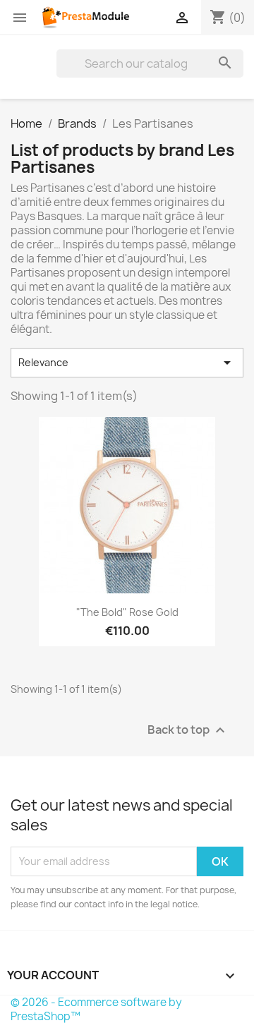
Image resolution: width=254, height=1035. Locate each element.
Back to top (188, 730)
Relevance (127, 362)
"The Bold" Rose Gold (127, 612)
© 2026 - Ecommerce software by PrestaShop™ (96, 1009)
